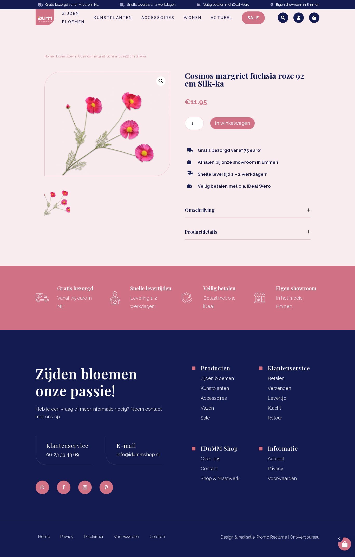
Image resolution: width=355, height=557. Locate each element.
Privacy (275, 468)
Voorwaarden (282, 478)
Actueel (276, 458)
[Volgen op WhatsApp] (42, 487)
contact (153, 409)
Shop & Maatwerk (220, 478)
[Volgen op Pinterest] (106, 487)
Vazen (207, 408)
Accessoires (214, 398)
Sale (205, 418)
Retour (275, 418)
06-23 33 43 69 (62, 454)
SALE (253, 17)
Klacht (274, 408)
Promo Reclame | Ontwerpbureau (288, 537)
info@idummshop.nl (138, 454)
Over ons (210, 458)
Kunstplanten (215, 388)
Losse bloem (66, 56)
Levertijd (277, 398)
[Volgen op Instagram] (85, 487)
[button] (161, 81)
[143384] (57, 215)
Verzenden (279, 388)
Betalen (276, 378)
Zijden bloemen (217, 378)
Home (49, 56)
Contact (209, 468)
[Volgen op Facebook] (63, 487)
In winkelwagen (232, 123)
